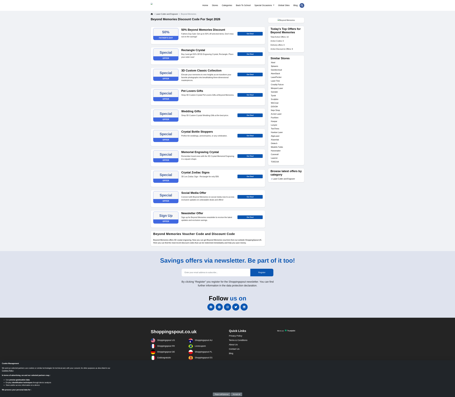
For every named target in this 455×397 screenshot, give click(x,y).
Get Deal (250, 34)
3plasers (274, 66)
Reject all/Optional (221, 394)
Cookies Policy (7, 371)
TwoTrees (275, 129)
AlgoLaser (275, 136)
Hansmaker (276, 151)
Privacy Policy (235, 336)
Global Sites (284, 5)
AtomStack (275, 74)
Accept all (236, 394)
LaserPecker (276, 77)
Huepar (274, 121)
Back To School (243, 5)
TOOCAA (275, 162)
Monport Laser (277, 88)
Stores (215, 5)
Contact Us (234, 349)
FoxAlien (274, 118)
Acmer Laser (276, 114)
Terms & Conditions (238, 340)
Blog (295, 5)
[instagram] (227, 307)
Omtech (274, 143)
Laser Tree (275, 81)
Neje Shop (275, 110)
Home (205, 5)
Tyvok (273, 96)
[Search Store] (302, 5)
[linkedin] (244, 307)
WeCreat (274, 103)
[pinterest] (219, 307)
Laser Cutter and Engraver (167, 14)
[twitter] (235, 307)
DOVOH (274, 107)
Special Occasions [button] (263, 5)
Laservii (274, 158)
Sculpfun (274, 99)
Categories (227, 5)
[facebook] (210, 307)
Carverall (275, 154)
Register (261, 272)
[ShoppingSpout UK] (162, 5)
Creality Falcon (277, 85)
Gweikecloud (276, 70)
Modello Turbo (277, 147)
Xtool (273, 63)
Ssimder (274, 92)
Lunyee (274, 125)
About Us (233, 344)
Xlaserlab (275, 140)
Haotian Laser (277, 132)
